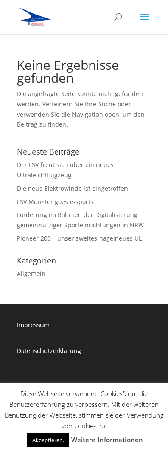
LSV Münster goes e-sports (55, 202)
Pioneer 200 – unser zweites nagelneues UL (79, 238)
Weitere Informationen (107, 439)
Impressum (33, 325)
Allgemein (31, 273)
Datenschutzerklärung (49, 351)
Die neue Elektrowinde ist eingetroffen (72, 188)
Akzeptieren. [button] (48, 440)
